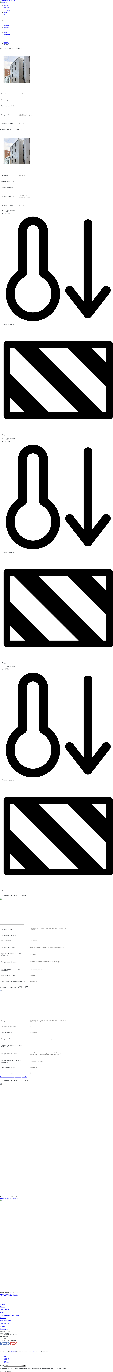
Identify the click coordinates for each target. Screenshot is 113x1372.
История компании (5, 1320)
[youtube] (4, 1348)
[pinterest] (7, 1348)
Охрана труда (4, 1329)
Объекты (7, 7)
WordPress (50, 1351)
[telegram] (10, 1348)
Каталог (2, 1326)
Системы (7, 10)
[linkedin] (1, 1348)
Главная (6, 5)
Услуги (2, 1312)
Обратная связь (5, 1323)
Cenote (32, 1351)
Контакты (7, 15)
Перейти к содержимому (7, 0)
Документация (4, 1309)
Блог (5, 12)
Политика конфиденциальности (9, 1315)
